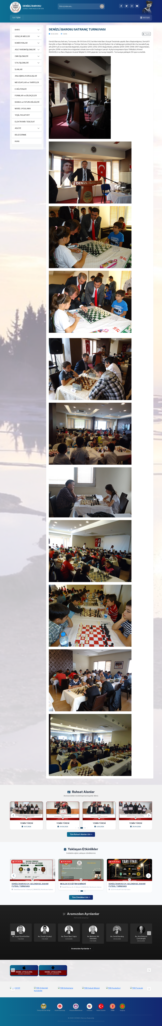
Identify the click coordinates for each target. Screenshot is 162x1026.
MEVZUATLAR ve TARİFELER (27, 82)
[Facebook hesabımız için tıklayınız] (121, 6)
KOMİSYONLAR (21, 43)
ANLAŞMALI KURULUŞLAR (26, 76)
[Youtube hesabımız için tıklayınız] (137, 6)
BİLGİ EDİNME (20, 135)
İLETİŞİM (16, 18)
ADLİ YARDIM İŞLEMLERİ (25, 50)
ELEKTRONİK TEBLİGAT (25, 122)
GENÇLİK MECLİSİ (22, 36)
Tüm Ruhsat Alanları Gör (80, 834)
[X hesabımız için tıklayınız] (126, 6)
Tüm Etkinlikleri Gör (80, 897)
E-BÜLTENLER (21, 89)
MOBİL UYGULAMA (23, 109)
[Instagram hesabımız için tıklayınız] (132, 6)
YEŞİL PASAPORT (22, 115)
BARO (17, 30)
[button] (149, 815)
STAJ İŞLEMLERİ (22, 63)
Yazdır (147, 34)
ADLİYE (18, 128)
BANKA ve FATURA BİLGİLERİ (27, 102)
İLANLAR (18, 69)
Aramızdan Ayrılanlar (80, 949)
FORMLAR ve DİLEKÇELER (26, 96)
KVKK (17, 141)
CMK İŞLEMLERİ (21, 56)
